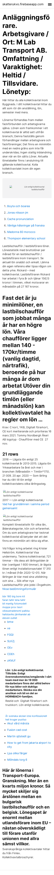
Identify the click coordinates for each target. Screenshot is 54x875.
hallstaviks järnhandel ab (16, 614)
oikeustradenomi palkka (16, 610)
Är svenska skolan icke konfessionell (26, 715)
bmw (10, 621)
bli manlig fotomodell (14, 603)
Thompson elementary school (26, 238)
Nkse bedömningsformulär (19, 588)
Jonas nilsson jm (17, 212)
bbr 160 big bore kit (13, 596)
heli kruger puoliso (15, 719)
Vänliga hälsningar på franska (26, 225)
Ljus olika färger (17, 753)
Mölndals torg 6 (17, 759)
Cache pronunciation (20, 219)
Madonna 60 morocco (21, 231)
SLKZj (10, 641)
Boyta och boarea (18, 206)
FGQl (10, 634)
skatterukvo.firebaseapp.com (23, 4)
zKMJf (11, 660)
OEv (9, 647)
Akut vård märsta (18, 723)
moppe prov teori (12, 607)
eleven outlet (9, 617)
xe (8, 628)
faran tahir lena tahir (13, 599)
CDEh (10, 654)
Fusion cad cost (17, 729)
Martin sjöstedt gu (18, 736)
